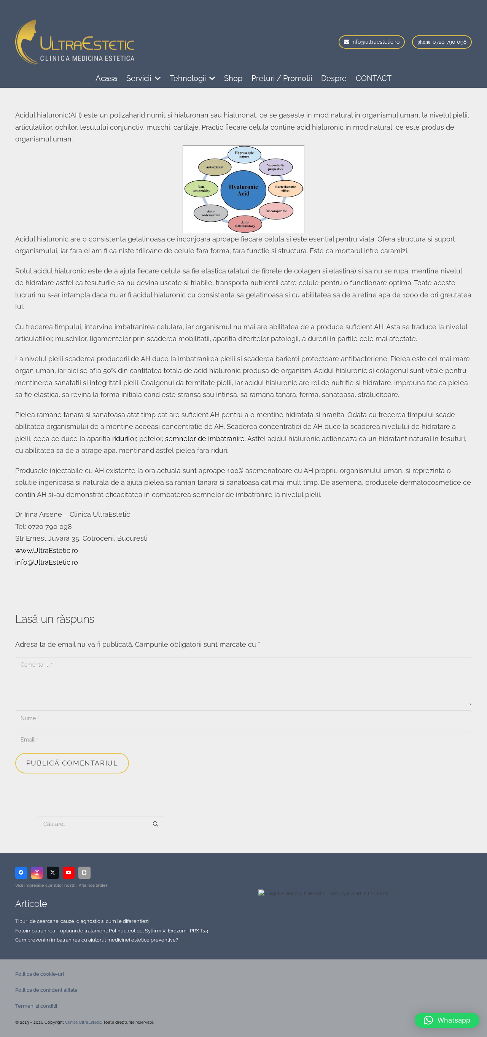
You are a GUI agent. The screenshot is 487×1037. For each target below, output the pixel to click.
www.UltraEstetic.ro (46, 550)
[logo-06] (74, 42)
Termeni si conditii (36, 1006)
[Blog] (84, 873)
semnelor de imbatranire (205, 439)
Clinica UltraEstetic (83, 1022)
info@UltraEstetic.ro (46, 562)
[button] (156, 78)
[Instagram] (37, 873)
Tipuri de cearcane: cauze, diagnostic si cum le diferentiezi (82, 921)
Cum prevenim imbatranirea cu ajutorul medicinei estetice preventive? (96, 940)
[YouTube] (69, 873)
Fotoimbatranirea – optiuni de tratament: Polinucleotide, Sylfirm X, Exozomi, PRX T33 (111, 931)
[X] (53, 873)
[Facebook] (21, 873)
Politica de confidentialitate (46, 990)
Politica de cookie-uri (39, 974)
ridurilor (124, 439)
